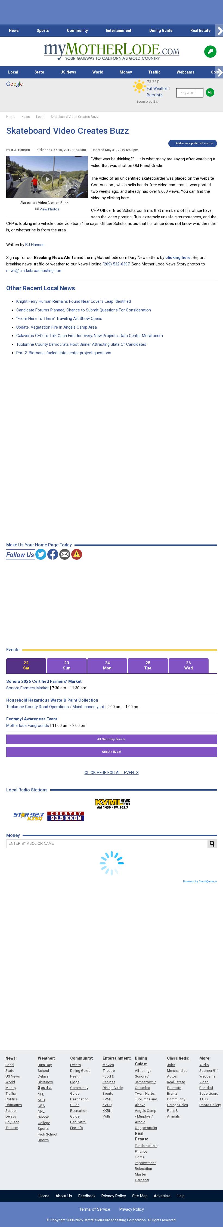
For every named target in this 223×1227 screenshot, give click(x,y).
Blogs (74, 1082)
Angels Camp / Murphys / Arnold (145, 1116)
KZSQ (107, 1105)
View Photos (49, 209)
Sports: (45, 1087)
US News (68, 72)
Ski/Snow (45, 1082)
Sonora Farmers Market (27, 688)
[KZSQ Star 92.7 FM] (26, 815)
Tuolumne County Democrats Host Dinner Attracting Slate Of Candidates (81, 344)
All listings (143, 1071)
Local (13, 72)
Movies (108, 1065)
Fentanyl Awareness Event (31, 719)
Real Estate (200, 30)
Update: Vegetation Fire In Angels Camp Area (56, 327)
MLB (41, 1100)
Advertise (162, 1196)
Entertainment (118, 30)
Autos (172, 1076)
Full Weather (157, 88)
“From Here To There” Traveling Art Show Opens (59, 318)
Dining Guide (160, 30)
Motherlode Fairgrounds (27, 725)
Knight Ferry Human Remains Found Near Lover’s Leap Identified (73, 301)
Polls (107, 1116)
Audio (204, 1065)
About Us (63, 1196)
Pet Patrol (78, 1122)
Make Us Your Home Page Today (39, 544)
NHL (41, 1111)
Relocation (143, 1169)
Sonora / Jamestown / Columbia (145, 1082)
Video (204, 1082)
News (14, 30)
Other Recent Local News (40, 288)
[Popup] (210, 51)
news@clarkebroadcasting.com (34, 270)
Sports (43, 30)
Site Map (140, 1196)
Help (181, 1196)
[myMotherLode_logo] (111, 51)
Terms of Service (94, 1209)
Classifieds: (178, 1058)
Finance (141, 1151)
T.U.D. (203, 1099)
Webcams (185, 72)
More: (204, 1058)
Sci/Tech (12, 1122)
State (39, 72)
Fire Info (76, 1128)
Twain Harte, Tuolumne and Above (146, 1099)
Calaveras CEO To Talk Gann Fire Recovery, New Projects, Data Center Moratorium (89, 335)
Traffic (154, 72)
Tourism (11, 1128)
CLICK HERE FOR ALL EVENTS (112, 772)
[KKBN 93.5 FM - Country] (65, 815)
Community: (81, 1058)
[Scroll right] (219, 31)
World (97, 72)
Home (44, 1196)
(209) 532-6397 (116, 264)
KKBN (107, 1111)
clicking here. (178, 257)
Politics (11, 1099)
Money (126, 72)
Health (75, 1076)
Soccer (43, 1117)
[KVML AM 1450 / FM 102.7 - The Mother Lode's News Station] (112, 802)
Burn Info (155, 95)
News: (11, 1058)
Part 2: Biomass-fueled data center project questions (63, 352)
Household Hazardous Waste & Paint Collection (52, 700)
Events (75, 1065)
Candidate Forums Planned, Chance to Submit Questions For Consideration (83, 310)
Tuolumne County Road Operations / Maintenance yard (55, 706)
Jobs (171, 1065)
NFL (41, 1094)
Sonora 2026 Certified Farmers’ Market (44, 681)
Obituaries (13, 1105)
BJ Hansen (35, 244)
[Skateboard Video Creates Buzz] (47, 196)
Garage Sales (177, 1105)
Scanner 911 (209, 1071)
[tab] (26, 665)
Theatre (109, 1071)
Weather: (46, 1058)
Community (77, 30)
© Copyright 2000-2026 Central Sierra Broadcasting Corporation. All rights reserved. (111, 1220)
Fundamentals (146, 1146)
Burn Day (45, 1065)
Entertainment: (117, 1058)
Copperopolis (146, 1128)
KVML (107, 1099)
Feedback (86, 1196)
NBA (41, 1106)
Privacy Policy (113, 1196)
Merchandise (177, 1071)
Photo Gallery (210, 1105)
